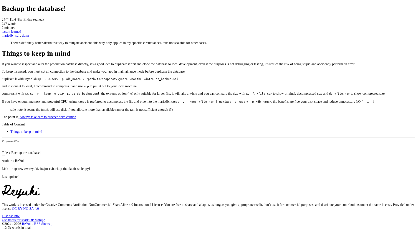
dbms (25, 35)
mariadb (8, 35)
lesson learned (11, 31)
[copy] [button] (85, 169)
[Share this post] (3, 155)
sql (17, 35)
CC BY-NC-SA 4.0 (25, 208)
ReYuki (27, 224)
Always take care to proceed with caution (48, 117)
